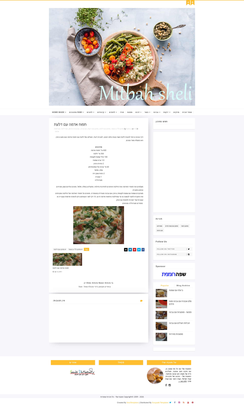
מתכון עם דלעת (105, 129)
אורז (122, 112)
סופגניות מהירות (176, 334)
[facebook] (166, 385)
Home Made (58, 112)
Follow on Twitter (165, 249)
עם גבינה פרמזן (74, 129)
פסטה (129, 112)
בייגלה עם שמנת (176, 290)
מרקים (176, 112)
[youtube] (188, 402)
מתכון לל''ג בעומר (117, 129)
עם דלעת (64, 129)
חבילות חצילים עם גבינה (179, 323)
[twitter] (188, 2)
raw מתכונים (75, 112)
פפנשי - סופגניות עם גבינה (180, 312)
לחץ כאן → (182, 381)
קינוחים (100, 112)
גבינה (155, 112)
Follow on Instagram (167, 254)
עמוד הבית (187, 112)
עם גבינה (83, 129)
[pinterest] (192, 402)
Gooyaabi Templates (160, 403)
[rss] (184, 402)
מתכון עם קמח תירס (171, 226)
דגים (137, 112)
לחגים (89, 112)
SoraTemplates (133, 403)
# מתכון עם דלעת (60, 249)
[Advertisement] (182, 171)
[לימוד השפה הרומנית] (174, 274)
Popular (165, 285)
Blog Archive (183, 285)
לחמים (112, 112)
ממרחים (159, 226)
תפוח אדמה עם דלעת (61, 268)
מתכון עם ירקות (93, 129)
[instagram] (192, 2)
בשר (146, 112)
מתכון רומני (184, 226)
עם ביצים (160, 230)
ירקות (166, 112)
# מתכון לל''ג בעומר (75, 249)
